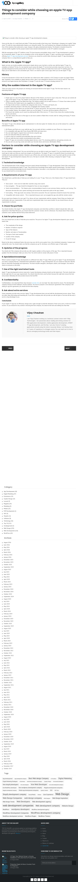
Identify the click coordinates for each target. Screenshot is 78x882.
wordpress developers (20, 809)
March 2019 (7, 751)
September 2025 (9, 567)
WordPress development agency (40, 809)
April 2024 (7, 609)
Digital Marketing (8, 494)
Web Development (9, 531)
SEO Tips (57, 790)
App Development (9, 491)
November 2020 (8, 709)
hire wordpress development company (30, 788)
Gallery (44, 831)
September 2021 (9, 685)
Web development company (48, 805)
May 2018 (7, 756)
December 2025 (8, 559)
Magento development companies (53, 788)
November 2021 (8, 680)
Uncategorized (8, 526)
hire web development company (56, 784)
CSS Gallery (53, 778)
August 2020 (7, 717)
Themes (39, 794)
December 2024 (8, 589)
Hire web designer (25, 784)
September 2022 (9, 655)
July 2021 (6, 690)
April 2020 (7, 727)
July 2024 (6, 601)
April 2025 (7, 579)
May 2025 (7, 577)
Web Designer (47, 798)
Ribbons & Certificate (48, 843)
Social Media (32, 794)
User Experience (48, 794)
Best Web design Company (39, 778)
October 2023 (8, 623)
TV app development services (19, 56)
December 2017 (8, 766)
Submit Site (45, 846)
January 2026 (7, 557)
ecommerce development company (34, 781)
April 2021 (7, 697)
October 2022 (8, 653)
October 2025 (8, 564)
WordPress (7, 533)
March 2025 (7, 582)
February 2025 (8, 584)
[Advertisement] (39, 28)
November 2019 (8, 739)
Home (44, 828)
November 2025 (8, 562)
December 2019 (8, 736)
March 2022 (7, 670)
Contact (44, 838)
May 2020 (7, 724)
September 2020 (9, 714)
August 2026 (7, 542)
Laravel (6, 501)
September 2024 (9, 596)
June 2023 (7, 633)
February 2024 (8, 614)
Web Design (7, 528)
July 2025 (6, 572)
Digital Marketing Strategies (10, 781)
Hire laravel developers (58, 781)
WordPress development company (45, 813)
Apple (8, 56)
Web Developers (23, 801)
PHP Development (9, 511)
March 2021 (7, 700)
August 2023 (7, 628)
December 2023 (8, 618)
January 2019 (7, 754)
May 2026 (7, 547)
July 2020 (6, 719)
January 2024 (7, 616)
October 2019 (8, 741)
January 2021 (7, 705)
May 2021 (7, 695)
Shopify (6, 516)
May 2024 (7, 606)
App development (7, 778)
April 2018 (7, 759)
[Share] (75, 18)
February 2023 (8, 643)
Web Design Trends (8, 802)
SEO (5, 513)
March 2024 (7, 611)
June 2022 (7, 663)
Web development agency (41, 802)
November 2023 (8, 621)
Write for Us (45, 841)
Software (6, 518)
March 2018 (7, 761)
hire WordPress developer (9, 788)
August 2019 (7, 746)
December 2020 (8, 707)
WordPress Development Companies (16, 813)
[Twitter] (72, 18)
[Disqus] (39, 379)
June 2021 (7, 692)
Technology (7, 521)
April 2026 (7, 550)
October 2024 (8, 594)
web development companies (18, 805)
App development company (20, 778)
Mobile (26, 18)
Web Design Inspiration (60, 798)
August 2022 (7, 658)
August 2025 (7, 569)
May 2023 (7, 636)
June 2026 (7, 545)
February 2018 (8, 763)
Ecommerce (7, 496)
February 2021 (8, 702)
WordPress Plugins (30, 816)
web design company (33, 798)
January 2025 (7, 587)
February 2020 (8, 732)
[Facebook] (70, 18)
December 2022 (8, 648)
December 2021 (8, 677)
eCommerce (22, 781)
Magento (6, 504)
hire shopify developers (10, 784)
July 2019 (6, 749)
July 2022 (6, 660)
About (44, 833)
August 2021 (7, 687)
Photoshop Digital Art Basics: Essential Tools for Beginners (22, 864)
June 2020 (7, 722)
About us (18, 833)
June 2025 (7, 574)
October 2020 (8, 712)
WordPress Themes (44, 816)
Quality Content (44, 790)
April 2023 (7, 638)
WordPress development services (13, 816)
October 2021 (8, 682)
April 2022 (7, 668)
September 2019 (9, 744)
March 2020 (7, 729)
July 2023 (6, 631)
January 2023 (7, 646)
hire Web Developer (39, 784)
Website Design (67, 806)
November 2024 (8, 591)
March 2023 (7, 641)
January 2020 (7, 734)
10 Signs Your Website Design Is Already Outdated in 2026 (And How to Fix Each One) (23, 856)
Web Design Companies (12, 798)
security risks (35, 283)
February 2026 (8, 555)
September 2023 (9, 626)
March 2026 (7, 552)
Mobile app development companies (29, 790)
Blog (43, 836)
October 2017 (8, 768)
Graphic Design (8, 499)
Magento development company (10, 790)
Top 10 (6, 523)
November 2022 (8, 650)
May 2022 (7, 665)
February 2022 (8, 673)
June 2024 (7, 604)
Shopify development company (14, 794)
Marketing (6, 506)
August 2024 (7, 599)
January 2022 (7, 675)
